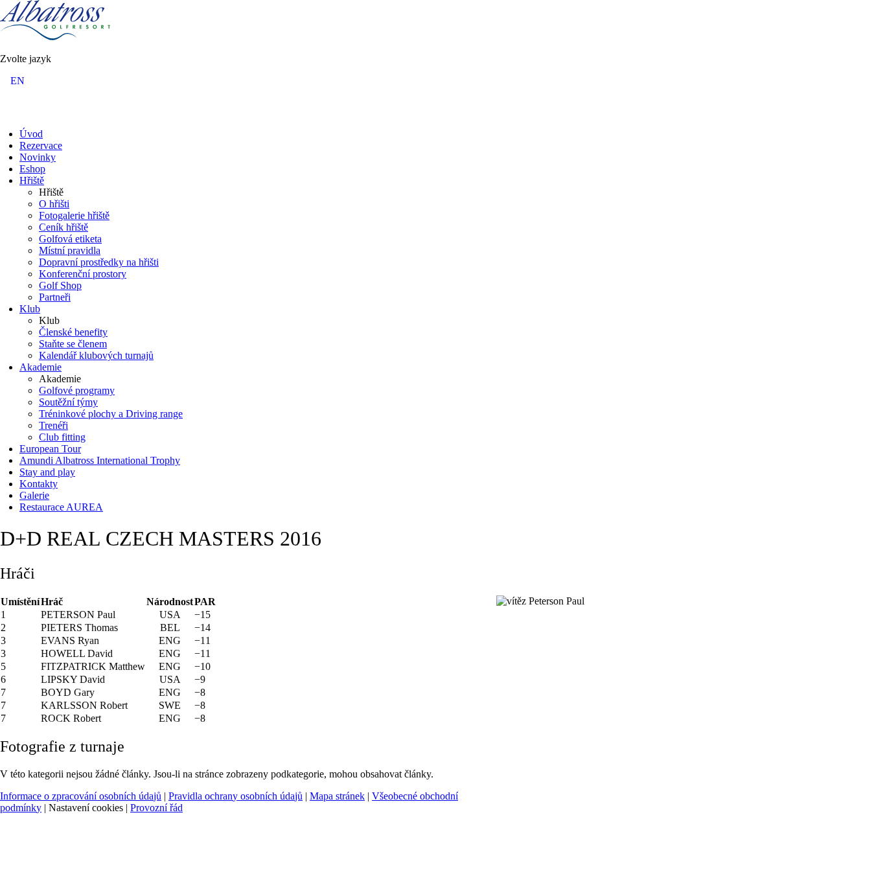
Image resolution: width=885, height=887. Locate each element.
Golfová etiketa (70, 238)
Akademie (40, 367)
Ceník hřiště (63, 227)
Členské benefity (73, 332)
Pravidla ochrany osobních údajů (235, 795)
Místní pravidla (69, 250)
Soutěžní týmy (68, 402)
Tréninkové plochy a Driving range (111, 413)
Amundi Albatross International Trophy (99, 460)
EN (17, 80)
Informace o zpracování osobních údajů (80, 795)
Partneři (55, 297)
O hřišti (54, 203)
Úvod (31, 133)
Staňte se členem (73, 343)
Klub (29, 308)
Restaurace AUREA (61, 507)
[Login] (8, 111)
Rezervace (40, 145)
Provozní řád (156, 807)
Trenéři (53, 425)
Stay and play (47, 472)
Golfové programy (77, 390)
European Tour (50, 448)
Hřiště (31, 180)
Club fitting (62, 437)
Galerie (34, 495)
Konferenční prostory (82, 273)
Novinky (37, 157)
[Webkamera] (24, 111)
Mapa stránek (337, 795)
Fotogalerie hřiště (74, 215)
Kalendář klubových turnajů (96, 355)
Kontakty (38, 483)
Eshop (32, 168)
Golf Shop (60, 285)
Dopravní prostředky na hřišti (99, 262)
